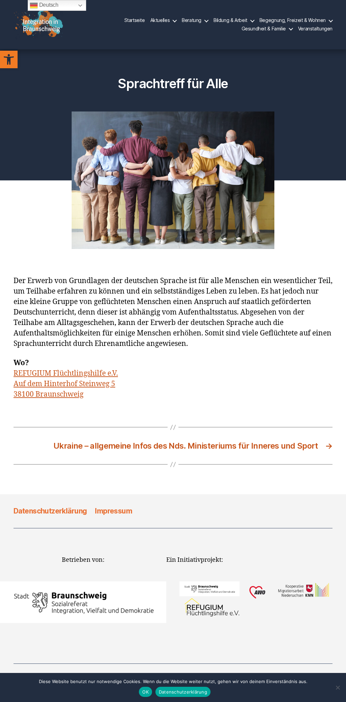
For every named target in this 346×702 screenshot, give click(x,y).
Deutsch (48, 5)
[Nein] (337, 687)
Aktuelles (160, 20)
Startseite (134, 20)
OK (145, 692)
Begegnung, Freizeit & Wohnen (293, 20)
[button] (9, 59)
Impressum (113, 511)
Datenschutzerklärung (50, 511)
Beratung (191, 20)
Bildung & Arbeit (230, 20)
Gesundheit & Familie (264, 28)
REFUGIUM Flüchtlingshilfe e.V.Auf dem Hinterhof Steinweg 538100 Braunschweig (66, 384)
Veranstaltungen (315, 28)
